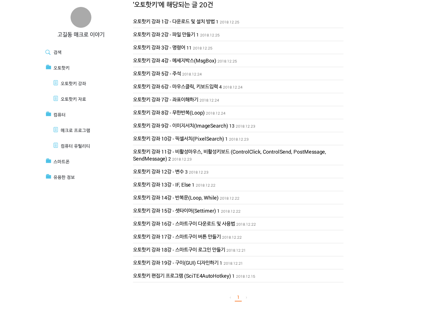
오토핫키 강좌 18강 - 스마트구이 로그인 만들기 (179, 249)
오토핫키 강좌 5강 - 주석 (157, 73)
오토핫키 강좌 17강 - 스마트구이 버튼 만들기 (177, 236)
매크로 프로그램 (75, 130)
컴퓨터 (59, 115)
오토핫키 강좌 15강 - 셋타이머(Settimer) (174, 210)
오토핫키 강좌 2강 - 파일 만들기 (164, 34)
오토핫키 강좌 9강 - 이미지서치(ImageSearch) (180, 125)
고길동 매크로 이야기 (81, 34)
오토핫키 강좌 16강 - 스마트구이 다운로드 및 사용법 (184, 223)
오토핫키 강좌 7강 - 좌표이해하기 (165, 99)
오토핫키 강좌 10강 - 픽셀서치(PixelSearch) (178, 138)
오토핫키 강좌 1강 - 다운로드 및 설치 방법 (174, 21)
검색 (57, 52)
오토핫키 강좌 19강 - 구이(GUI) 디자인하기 (176, 262)
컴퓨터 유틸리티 (75, 146)
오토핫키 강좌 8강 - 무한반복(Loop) (169, 112)
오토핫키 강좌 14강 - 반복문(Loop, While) (176, 197)
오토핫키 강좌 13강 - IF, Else (162, 184)
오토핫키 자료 (73, 99)
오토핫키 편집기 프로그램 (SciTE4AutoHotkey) (182, 275)
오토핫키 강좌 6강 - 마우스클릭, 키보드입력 (175, 86)
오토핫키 (61, 68)
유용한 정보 (64, 177)
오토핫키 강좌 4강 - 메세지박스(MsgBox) (174, 60)
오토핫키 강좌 (73, 83)
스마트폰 (61, 162)
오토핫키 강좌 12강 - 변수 (158, 171)
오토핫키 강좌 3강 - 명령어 (159, 47)
